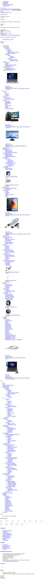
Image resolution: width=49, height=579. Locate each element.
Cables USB (7, 262)
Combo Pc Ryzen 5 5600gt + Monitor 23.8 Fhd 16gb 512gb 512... (17, 126)
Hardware (5, 100)
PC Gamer (7, 95)
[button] (6, 45)
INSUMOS (5, 157)
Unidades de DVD (8, 243)
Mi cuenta (2, 542)
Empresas (5, 539)
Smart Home (7, 289)
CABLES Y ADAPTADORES (9, 260)
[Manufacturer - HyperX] (10, 336)
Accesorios (7, 48)
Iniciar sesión (2, 34)
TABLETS (7, 54)
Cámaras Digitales (8, 294)
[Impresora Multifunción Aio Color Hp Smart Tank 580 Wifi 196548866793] (8, 183)
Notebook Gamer (8, 320)
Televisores (7, 287)
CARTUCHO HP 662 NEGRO (11, 176)
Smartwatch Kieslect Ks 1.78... (11, 306)
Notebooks (7, 47)
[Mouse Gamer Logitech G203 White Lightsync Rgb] (12, 354)
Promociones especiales (7, 530)
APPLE (4, 493)
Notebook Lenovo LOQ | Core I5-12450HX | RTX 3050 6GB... (17, 377)
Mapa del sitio (5, 540)
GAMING (5, 318)
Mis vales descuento (6, 545)
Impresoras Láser (8, 150)
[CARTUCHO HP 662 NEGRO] (8, 175)
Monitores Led (8, 97)
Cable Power (7, 264)
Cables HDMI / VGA (9, 261)
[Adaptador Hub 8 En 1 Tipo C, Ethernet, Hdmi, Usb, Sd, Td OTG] (12, 230)
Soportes (7, 195)
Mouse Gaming (8, 327)
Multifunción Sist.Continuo (10, 156)
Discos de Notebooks (9, 242)
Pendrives (7, 238)
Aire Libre (7, 286)
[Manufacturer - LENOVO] (10, 69)
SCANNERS (5, 167)
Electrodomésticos (8, 284)
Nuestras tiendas (6, 532)
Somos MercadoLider (7, 536)
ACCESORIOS (6, 190)
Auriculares (7, 245)
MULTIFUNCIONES (7, 153)
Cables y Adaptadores (9, 108)
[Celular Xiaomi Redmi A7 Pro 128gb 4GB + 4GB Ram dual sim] (12, 211)
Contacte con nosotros (7, 533)
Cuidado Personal (8, 285)
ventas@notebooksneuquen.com (12, 561)
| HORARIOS (5, 3)
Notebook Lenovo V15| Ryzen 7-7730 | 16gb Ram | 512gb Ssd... (17, 88)
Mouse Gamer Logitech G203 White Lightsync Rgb (15, 357)
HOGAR (4, 283)
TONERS (7, 158)
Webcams (7, 248)
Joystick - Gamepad (9, 334)
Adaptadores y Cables (14, 60)
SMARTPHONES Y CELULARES (10, 188)
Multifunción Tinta (8, 155)
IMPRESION (5, 425)
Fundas (6, 191)
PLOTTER (10, 431)
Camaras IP (7, 258)
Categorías (5, 91)
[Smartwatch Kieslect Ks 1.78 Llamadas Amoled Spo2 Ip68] (8, 305)
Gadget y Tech (5, 288)
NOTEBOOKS (6, 46)
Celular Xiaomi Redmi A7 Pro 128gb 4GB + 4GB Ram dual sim (17, 214)
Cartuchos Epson (11, 165)
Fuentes (6, 106)
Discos (6, 104)
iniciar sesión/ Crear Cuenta (8, 39)
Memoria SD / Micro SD (10, 239)
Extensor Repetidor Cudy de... (11, 280)
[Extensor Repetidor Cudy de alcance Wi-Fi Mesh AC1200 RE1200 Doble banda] (8, 279)
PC (3, 397)
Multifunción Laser (8, 154)
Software (7, 417)
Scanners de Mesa (8, 168)
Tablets (9, 55)
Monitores (5, 96)
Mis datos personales (7, 547)
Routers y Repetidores (9, 255)
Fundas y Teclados (13, 59)
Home (4, 384)
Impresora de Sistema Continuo (11, 152)
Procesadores (7, 101)
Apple (6, 196)
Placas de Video (8, 105)
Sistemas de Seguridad (9, 296)
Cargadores (10, 49)
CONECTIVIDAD (6, 254)
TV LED (7, 491)
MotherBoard (7, 324)
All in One (7, 93)
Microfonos (7, 247)
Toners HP (10, 159)
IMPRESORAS (6, 149)
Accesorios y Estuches (9, 297)
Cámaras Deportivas (9, 295)
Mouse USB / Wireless (9, 250)
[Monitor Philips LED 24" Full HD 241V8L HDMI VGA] (12, 142)
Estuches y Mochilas (9, 299)
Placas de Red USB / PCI (10, 256)
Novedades (5, 512)
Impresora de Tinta (8, 151)
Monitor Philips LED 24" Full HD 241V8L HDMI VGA (16, 145)
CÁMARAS (5, 293)
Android (11, 56)
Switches (7, 257)
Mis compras (5, 544)
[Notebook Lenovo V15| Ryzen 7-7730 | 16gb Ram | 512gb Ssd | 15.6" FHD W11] (12, 85)
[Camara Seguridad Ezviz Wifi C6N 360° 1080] (8, 270)
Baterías (9, 51)
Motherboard (7, 102)
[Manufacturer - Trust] (9, 338)
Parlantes (7, 246)
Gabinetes (7, 107)
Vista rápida (7, 86)
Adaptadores (7, 263)
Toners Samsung (11, 160)
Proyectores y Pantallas (9, 99)
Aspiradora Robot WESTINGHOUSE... (13, 315)
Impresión (7, 426)
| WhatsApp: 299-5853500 (8, 4)
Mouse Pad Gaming (9, 328)
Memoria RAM (8, 325)
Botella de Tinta (8, 166)
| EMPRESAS (5, 2)
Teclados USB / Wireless (10, 252)
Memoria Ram (8, 103)
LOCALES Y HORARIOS (8, 385)
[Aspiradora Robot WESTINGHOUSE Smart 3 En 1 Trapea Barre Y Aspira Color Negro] (8, 313)
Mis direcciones (6, 546)
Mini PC (6, 94)
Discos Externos (8, 240)
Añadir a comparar (8, 87)
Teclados (7, 331)
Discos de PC (7, 241)
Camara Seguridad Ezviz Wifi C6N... (12, 272)
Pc (5, 92)
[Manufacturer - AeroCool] (10, 335)
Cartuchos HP (10, 164)
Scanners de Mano (8, 169)
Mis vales (4, 549)
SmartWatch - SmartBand (10, 291)
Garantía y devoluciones (7, 534)
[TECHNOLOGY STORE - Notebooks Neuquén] (10, 8)
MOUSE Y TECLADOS (7, 249)
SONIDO (5, 244)
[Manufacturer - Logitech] (10, 337)
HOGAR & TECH (6, 473)
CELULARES (8, 189)
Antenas (6, 259)
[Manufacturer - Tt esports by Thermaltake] (13, 339)
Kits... (6, 253)
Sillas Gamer (7, 333)
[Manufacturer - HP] (9, 68)
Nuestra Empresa (6, 535)
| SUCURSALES (6, 5)
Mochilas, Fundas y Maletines (13, 52)
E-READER (12, 57)
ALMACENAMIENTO (7, 237)
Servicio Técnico (6, 386)
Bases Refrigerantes (11, 53)
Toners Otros (10, 161)
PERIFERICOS (6, 443)
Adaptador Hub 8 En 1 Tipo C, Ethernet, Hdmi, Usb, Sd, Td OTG (17, 233)
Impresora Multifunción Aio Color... (12, 184)
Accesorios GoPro (8, 298)
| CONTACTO (6, 1)
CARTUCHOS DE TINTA (10, 162)
